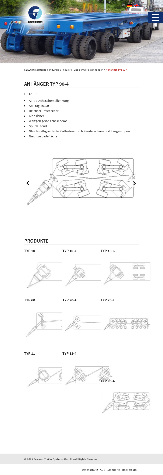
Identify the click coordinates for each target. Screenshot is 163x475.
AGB (102, 470)
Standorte (113, 470)
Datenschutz (90, 470)
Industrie (54, 69)
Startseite (40, 69)
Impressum (129, 470)
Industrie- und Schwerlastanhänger (82, 69)
